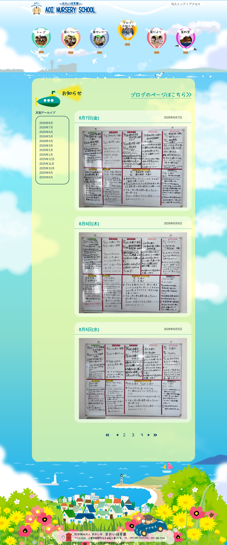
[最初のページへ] (109, 435)
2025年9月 (46, 172)
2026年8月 (46, 122)
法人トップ (178, 3)
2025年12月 (47, 159)
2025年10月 (47, 168)
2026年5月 (46, 136)
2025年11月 (46, 163)
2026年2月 (46, 150)
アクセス (194, 3)
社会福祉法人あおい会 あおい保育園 (62, 8)
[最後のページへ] (156, 435)
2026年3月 (46, 145)
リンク (161, 95)
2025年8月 (46, 177)
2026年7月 (46, 127)
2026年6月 (46, 132)
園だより (157, 38)
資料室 (186, 38)
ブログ (128, 30)
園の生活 (99, 38)
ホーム (41, 38)
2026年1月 (46, 154)
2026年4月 (46, 141)
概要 (70, 38)
